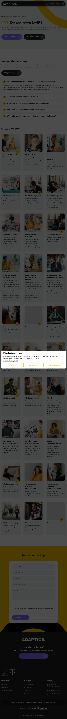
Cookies (40, 702)
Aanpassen (13, 365)
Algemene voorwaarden (18, 702)
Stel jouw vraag (9, 73)
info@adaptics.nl (54, 690)
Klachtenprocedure (50, 702)
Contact (26, 693)
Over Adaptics (28, 684)
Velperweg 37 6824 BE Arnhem (54, 686)
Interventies (5, 687)
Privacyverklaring (31, 702)
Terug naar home (10, 37)
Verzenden (18, 617)
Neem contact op (33, 37)
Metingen (4, 684)
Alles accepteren (54, 365)
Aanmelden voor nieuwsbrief (32, 656)
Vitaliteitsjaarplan (6, 690)
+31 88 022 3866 (54, 694)
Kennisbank (28, 690)
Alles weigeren (33, 365)
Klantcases (27, 687)
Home (3, 16)
